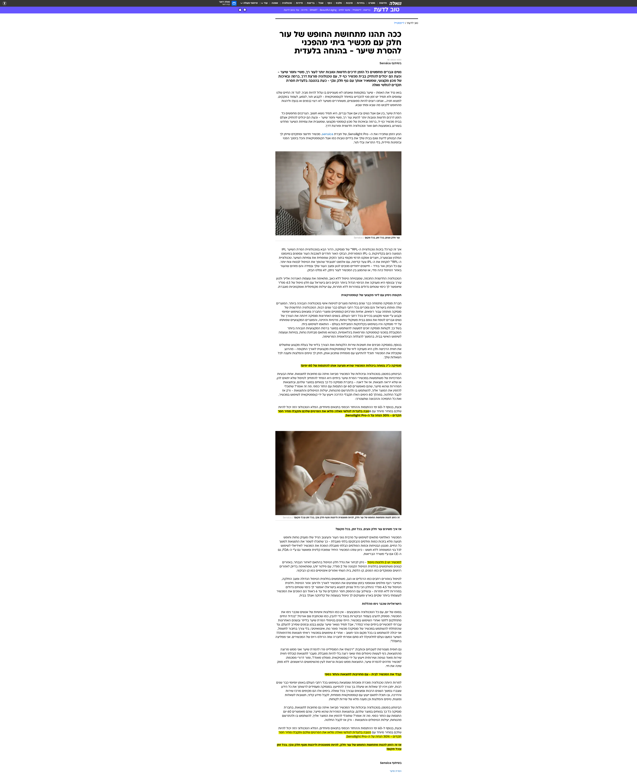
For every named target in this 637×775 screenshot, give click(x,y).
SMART (314, 10)
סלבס (339, 3)
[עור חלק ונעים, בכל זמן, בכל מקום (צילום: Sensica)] (338, 196)
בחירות (360, 3)
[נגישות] (4, 3)
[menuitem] (381, 3)
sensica (327, 134)
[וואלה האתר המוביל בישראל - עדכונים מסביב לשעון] (395, 3)
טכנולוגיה (287, 3)
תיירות (299, 3)
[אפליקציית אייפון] (240, 10)
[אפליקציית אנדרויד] (245, 10)
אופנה (275, 3)
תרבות (349, 3)
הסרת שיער (395, 771)
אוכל (320, 3)
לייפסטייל (356, 10)
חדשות (383, 3)
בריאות (311, 3)
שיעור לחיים (344, 10)
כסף (329, 3)
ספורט (371, 3)
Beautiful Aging (328, 10)
